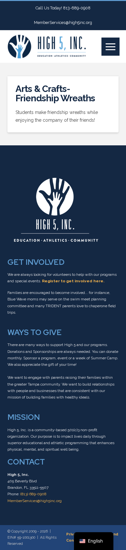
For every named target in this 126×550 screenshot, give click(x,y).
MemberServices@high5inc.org (34, 501)
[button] (110, 47)
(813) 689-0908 (33, 494)
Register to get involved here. (73, 281)
